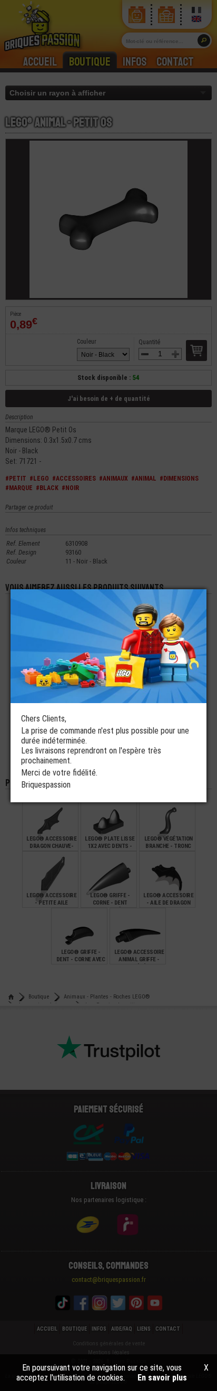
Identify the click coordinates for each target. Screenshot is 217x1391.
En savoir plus (162, 1378)
